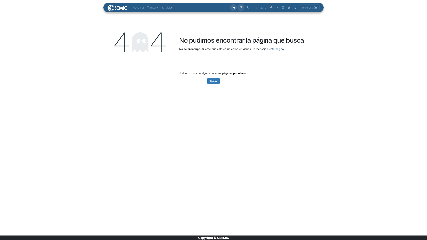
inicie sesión (309, 7)
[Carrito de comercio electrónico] (233, 7)
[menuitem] (138, 7)
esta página (276, 49)
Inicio (213, 81)
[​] (271, 7)
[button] (241, 7)
